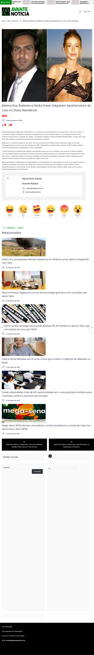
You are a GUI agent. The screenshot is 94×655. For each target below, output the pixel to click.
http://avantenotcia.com (33, 192)
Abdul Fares (11, 227)
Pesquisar (6, 467)
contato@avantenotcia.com (34, 188)
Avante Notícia (30, 183)
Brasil (4, 115)
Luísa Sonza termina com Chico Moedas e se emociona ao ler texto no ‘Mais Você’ (22, 2)
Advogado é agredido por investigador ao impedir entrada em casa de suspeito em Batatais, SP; (71, 2)
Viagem (20, 227)
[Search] (80, 11)
